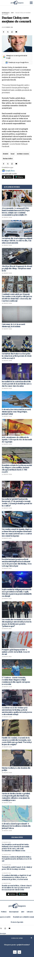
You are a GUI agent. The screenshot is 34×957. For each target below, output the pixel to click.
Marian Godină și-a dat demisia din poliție (16, 769)
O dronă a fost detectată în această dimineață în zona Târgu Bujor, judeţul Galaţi (16, 411)
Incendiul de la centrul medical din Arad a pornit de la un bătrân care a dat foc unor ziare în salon (16, 383)
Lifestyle (30, 912)
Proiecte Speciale (17, 922)
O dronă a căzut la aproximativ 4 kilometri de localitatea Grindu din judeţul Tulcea (16, 826)
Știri (12, 12)
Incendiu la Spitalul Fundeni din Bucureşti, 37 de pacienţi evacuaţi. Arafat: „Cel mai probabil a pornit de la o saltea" (17, 502)
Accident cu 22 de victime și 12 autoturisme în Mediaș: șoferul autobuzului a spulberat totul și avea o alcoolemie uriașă (17, 711)
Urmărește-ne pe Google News (18, 62)
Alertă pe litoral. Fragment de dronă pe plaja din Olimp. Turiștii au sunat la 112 (17, 268)
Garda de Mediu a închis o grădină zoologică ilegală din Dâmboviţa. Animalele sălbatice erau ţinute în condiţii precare (16, 796)
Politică (3, 912)
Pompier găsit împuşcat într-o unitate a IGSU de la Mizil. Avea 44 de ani (16, 652)
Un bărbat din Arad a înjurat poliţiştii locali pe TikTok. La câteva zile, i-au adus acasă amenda (17, 240)
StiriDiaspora (5, 12)
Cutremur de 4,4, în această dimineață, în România (13, 325)
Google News (10, 170)
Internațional (13, 912)
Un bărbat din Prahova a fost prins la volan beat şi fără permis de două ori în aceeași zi (16, 356)
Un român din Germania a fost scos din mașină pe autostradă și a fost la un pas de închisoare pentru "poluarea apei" (16, 622)
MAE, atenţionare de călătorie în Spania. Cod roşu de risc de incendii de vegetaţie (17, 439)
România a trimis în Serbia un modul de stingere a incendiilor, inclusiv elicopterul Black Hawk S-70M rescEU (17, 468)
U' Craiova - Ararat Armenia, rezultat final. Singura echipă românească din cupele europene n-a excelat (16, 680)
